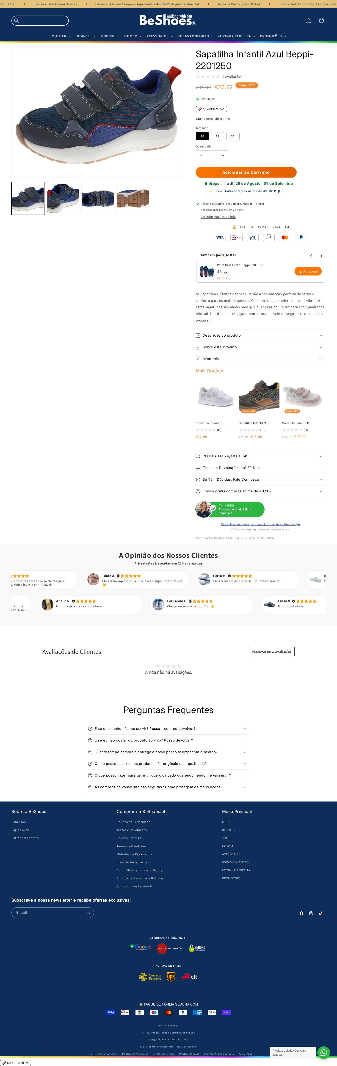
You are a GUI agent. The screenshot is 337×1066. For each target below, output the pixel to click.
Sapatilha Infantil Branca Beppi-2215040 (210, 423)
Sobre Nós (19, 822)
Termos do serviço (164, 1053)
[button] (40, 21)
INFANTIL (229, 830)
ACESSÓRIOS (231, 854)
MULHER (228, 822)
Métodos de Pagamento (134, 854)
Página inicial (21, 830)
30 (233, 136)
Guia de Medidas (213, 109)
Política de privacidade (104, 1053)
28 (217, 136)
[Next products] (320, 255)
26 (202, 136)
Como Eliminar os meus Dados (139, 870)
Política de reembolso (135, 1053)
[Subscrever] (89, 912)
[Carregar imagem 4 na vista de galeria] (132, 198)
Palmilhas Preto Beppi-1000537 (240, 265)
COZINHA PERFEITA (236, 870)
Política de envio (189, 1053)
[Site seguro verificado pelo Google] (140, 948)
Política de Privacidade (133, 822)
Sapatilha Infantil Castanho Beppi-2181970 (253, 423)
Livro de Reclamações (133, 862)
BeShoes (173, 1025)
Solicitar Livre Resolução (135, 886)
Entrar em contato (25, 838)
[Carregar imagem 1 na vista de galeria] (27, 198)
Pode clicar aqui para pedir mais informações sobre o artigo (260, 524)
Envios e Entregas (130, 838)
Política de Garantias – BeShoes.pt (142, 878)
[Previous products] (310, 255)
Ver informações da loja (218, 217)
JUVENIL (228, 838)
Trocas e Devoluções (132, 830)
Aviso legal (245, 1053)
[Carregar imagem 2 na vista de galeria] (63, 198)
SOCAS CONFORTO (235, 862)
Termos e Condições (131, 846)
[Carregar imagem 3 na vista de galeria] (97, 198)
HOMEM (227, 846)
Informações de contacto (219, 1053)
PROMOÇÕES (231, 878)
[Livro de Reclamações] (170, 948)
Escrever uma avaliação (271, 652)
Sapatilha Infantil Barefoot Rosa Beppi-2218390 (297, 423)
